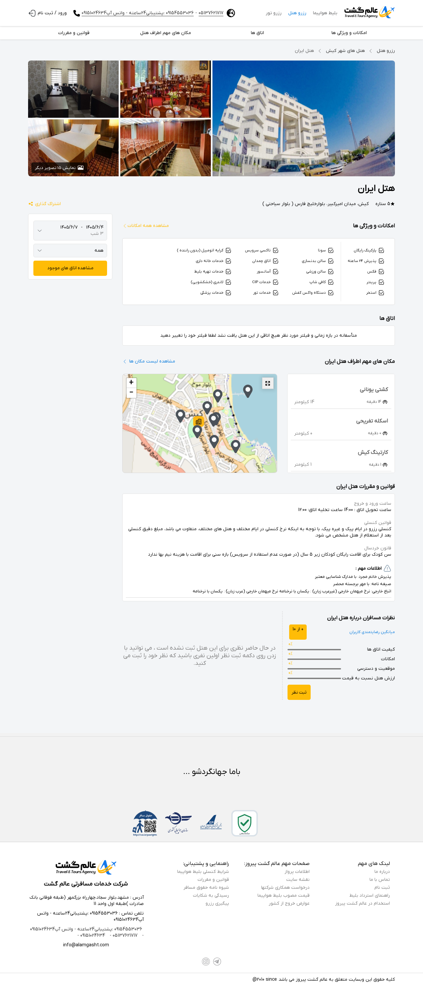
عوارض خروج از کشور (289, 903)
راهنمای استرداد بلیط (369, 895)
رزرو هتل (297, 13)
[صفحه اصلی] (369, 13)
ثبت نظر (299, 692)
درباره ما (382, 872)
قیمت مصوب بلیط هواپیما (283, 895)
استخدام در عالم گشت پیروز (362, 903)
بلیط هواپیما (325, 13)
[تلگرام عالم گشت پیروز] (217, 961)
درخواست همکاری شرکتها (285, 887)
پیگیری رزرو (217, 903)
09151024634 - (91, 935)
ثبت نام (382, 887)
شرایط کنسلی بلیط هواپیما (203, 872)
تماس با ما (379, 880)
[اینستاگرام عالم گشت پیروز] (206, 961)
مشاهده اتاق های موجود (70, 268)
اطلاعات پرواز (297, 872)
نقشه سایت (298, 880)
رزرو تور (274, 13)
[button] (198, 422)
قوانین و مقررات (213, 880)
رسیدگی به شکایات (211, 895)
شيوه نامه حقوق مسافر (206, 887)
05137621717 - (122, 935)
